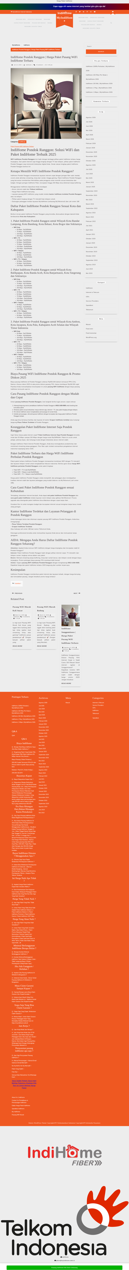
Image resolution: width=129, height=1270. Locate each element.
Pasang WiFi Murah (39, 23)
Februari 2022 (91, 221)
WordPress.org (91, 337)
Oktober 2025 (90, 161)
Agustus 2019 (91, 264)
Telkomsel (89, 309)
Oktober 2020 (90, 238)
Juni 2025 (89, 174)
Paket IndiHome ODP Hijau (25, 916)
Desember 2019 (91, 247)
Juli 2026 (89, 122)
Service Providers (92, 301)
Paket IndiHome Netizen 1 (24, 910)
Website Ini (15, 975)
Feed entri (89, 329)
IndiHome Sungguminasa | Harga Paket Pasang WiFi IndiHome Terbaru (69, 635)
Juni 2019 (89, 269)
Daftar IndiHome (23, 749)
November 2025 (91, 156)
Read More (17, 646)
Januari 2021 (90, 234)
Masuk (88, 324)
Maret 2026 (90, 139)
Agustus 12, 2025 (69, 647)
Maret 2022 (90, 217)
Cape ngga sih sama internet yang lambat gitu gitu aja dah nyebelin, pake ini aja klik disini (78, 6)
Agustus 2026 (91, 117)
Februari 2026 (91, 143)
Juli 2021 (89, 225)
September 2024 (91, 191)
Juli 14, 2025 (18, 65)
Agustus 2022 (91, 212)
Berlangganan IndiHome (19, 954)
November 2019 (91, 251)
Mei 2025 (89, 178)
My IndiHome (16, 1111)
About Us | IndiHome (18, 1097)
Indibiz (50, 23)
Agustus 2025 (91, 165)
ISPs (87, 296)
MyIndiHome (65, 19)
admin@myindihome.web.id (65, 1260)
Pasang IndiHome (26, 815)
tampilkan (17, 583)
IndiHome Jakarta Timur (33, 26)
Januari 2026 (90, 148)
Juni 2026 (89, 126)
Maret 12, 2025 (19, 615)
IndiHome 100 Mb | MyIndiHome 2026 (99, 83)
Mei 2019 (89, 273)
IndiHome (47, 19)
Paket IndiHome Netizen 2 (20, 912)
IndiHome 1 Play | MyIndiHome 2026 (99, 88)
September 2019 (91, 260)
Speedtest (89, 305)
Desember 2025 (91, 152)
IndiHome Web (21, 19)
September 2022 (91, 208)
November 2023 (91, 195)
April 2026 (89, 135)
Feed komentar (91, 333)
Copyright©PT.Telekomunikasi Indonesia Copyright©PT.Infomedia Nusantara (73, 1123)
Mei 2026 (89, 130)
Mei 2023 (89, 199)
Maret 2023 (90, 204)
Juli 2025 (89, 169)
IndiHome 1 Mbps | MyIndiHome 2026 (99, 92)
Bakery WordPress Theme (37, 1123)
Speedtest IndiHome (35, 19)
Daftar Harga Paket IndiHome (21, 1105)
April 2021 (89, 230)
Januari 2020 (90, 243)
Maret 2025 (90, 182)
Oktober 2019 (90, 256)
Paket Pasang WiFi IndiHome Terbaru (22, 146)
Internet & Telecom (92, 292)
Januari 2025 (90, 186)
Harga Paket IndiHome (22, 23)
